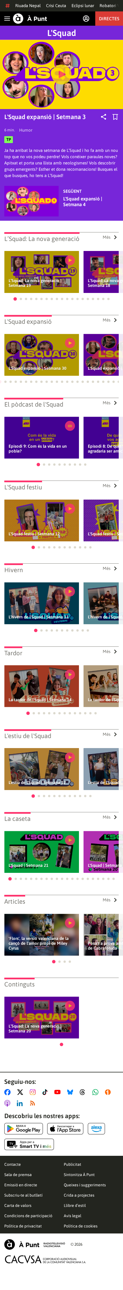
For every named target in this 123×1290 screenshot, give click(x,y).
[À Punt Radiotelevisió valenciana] (34, 1244)
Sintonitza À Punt (79, 1174)
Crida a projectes (79, 1195)
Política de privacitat (23, 1226)
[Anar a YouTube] (58, 1092)
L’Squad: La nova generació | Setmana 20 (35, 1028)
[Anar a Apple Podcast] (8, 1103)
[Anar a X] (21, 1092)
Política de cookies (81, 1226)
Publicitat (72, 1164)
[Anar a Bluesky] (71, 1092)
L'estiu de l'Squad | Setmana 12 (37, 782)
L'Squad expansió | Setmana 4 (82, 201)
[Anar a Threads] (84, 1092)
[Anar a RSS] (33, 1103)
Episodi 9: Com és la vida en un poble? (38, 448)
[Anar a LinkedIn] (21, 1103)
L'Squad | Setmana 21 (28, 865)
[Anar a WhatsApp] (96, 1092)
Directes (109, 18)
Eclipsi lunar (83, 5)
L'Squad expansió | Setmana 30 (37, 368)
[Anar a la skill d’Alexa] (96, 1128)
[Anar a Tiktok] (46, 1092)
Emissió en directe (20, 1185)
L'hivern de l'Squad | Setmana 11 (39, 616)
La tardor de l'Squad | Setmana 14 (40, 699)
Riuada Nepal (28, 5)
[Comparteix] (103, 117)
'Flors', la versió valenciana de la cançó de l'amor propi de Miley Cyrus (39, 943)
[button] (15, 299)
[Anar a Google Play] (23, 1128)
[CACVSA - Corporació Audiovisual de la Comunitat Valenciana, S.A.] (45, 1259)
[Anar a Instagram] (34, 1092)
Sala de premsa (18, 1174)
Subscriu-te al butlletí (23, 1195)
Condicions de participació (28, 1215)
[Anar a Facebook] (8, 1092)
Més (106, 237)
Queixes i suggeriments (85, 1185)
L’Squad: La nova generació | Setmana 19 (35, 283)
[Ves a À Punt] (30, 18)
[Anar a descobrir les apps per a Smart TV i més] (29, 1144)
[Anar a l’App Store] (65, 1128)
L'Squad (61, 33)
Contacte (12, 1164)
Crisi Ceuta (56, 5)
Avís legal (72, 1215)
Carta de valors (17, 1205)
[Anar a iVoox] (109, 1092)
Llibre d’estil (75, 1205)
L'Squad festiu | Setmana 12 (34, 533)
